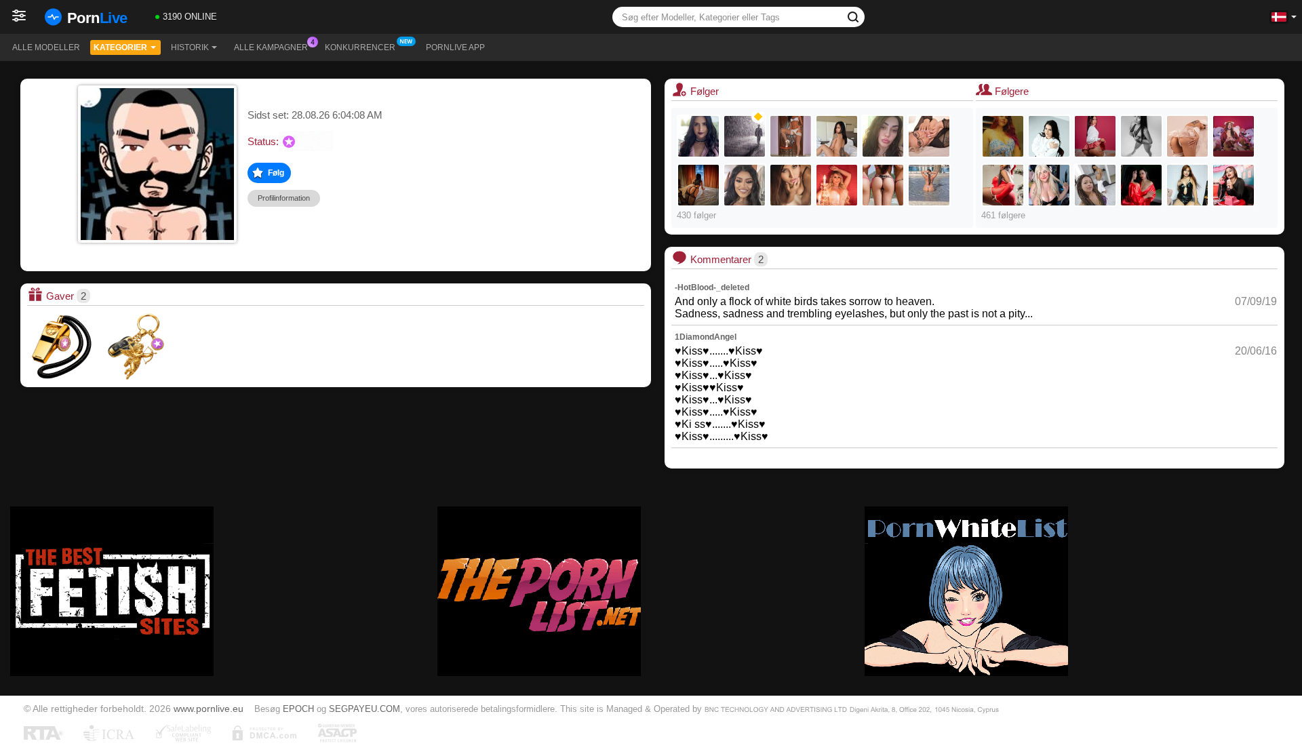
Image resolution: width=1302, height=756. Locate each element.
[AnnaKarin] (744, 185)
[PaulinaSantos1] (1233, 136)
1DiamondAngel (705, 337)
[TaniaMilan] (1141, 136)
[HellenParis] (1095, 136)
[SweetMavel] (1049, 185)
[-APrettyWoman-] (1187, 185)
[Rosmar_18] (1003, 136)
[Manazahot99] (1095, 185)
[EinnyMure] (1233, 185)
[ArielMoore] (1187, 136)
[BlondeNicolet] (929, 136)
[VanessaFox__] (837, 136)
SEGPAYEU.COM (364, 709)
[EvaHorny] (1049, 136)
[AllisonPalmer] (698, 136)
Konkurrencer (360, 47)
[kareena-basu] (1141, 185)
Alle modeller (46, 47)
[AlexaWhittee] (790, 185)
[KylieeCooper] (837, 185)
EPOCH (298, 709)
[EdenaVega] (883, 136)
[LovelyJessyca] (929, 185)
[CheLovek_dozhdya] (744, 136)
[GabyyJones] (1003, 185)
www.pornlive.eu (208, 708)
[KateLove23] (698, 185)
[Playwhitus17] (883, 185)
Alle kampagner (271, 47)
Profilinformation (284, 198)
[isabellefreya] (790, 136)
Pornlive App (455, 47)
